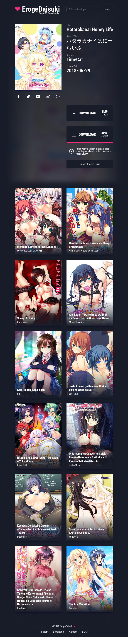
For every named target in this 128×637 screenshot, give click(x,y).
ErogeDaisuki (37, 10)
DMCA (85, 631)
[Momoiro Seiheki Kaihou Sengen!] (38, 253)
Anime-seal (74, 250)
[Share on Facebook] (18, 96)
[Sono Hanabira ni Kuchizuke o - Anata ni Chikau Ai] (89, 539)
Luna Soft (22, 465)
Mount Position (76, 322)
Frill (19, 393)
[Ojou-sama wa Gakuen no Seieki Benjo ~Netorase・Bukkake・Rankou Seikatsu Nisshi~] (89, 468)
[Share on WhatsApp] (58, 96)
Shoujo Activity (26, 318)
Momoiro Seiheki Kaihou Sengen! (36, 247)
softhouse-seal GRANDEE (29, 250)
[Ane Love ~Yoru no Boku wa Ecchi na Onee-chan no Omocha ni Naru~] (89, 325)
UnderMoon (75, 465)
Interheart (22, 536)
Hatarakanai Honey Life (89, 29)
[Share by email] (38, 96)
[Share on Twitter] (28, 96)
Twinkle (73, 608)
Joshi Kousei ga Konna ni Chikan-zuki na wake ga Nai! (88, 388)
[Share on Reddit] (48, 96)
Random (44, 631)
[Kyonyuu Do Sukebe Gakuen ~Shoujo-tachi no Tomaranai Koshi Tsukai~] (38, 539)
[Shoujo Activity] (38, 325)
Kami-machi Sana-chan (31, 390)
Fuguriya (73, 536)
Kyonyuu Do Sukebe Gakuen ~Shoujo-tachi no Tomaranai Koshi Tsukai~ (37, 529)
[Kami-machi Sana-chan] (38, 396)
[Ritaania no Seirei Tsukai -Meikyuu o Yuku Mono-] (38, 468)
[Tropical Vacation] (89, 611)
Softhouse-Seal (90, 250)
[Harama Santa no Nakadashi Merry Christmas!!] (89, 253)
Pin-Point (21, 608)
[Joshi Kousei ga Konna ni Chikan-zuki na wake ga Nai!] (89, 396)
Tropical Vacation (79, 604)
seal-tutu (73, 393)
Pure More (22, 322)
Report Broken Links (90, 164)
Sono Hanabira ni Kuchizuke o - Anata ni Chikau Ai (87, 531)
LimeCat (74, 59)
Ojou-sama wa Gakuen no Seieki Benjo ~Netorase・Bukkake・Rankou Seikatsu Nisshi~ (87, 457)
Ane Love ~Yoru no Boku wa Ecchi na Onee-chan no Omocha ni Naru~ (89, 316)
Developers (58, 631)
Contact (73, 631)
